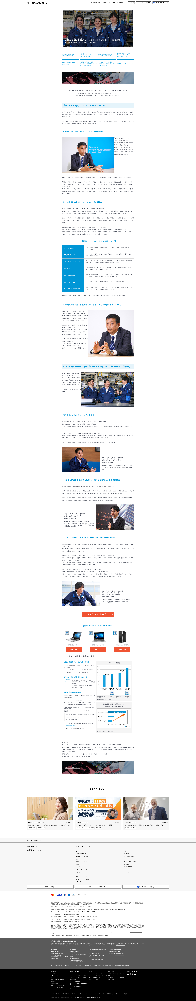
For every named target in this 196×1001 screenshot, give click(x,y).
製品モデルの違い (120, 945)
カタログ (72, 988)
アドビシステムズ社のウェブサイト (83, 935)
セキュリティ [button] (81, 827)
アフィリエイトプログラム (75, 965)
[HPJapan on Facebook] (130, 974)
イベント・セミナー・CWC (57, 985)
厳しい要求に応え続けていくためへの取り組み (105, 54)
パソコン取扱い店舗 (75, 981)
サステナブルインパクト (57, 987)
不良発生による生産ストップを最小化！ (68, 63)
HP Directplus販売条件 (123, 965)
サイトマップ (121, 994)
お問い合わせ (54, 976)
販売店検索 (73, 979)
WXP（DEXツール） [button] (131, 827)
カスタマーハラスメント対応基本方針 (95, 994)
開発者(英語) (111, 979)
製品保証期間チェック (94, 978)
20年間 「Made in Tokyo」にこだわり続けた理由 (86, 55)
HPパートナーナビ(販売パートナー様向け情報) (116, 974)
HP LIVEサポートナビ (114, 951)
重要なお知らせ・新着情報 (57, 979)
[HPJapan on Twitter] (133, 974)
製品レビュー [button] (33, 827)
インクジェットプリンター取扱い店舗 (78, 984)
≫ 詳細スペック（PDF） (70, 725)
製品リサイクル (66, 994)
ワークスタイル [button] (90, 827)
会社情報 (53, 971)
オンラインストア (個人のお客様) (78, 974)
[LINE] (128, 974)
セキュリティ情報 (93, 979)
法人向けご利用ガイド (135, 943)
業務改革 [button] (99, 827)
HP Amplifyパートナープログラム (116, 977)
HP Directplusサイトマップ (90, 965)
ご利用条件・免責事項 (111, 994)
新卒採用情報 (54, 983)
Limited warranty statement (133, 994)
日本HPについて (55, 974)
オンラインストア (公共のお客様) (78, 978)
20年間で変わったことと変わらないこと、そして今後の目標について (123, 55)
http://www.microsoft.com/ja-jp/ (136, 932)
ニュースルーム (55, 978)
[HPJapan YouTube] (135, 974)
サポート (91, 971)
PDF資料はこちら (121, 63)
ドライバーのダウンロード (95, 974)
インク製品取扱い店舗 (75, 986)
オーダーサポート (61, 956)
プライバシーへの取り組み (78, 994)
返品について (64, 965)
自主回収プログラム (56, 994)
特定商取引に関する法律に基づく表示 (107, 965)
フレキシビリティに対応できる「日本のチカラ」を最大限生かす (105, 63)
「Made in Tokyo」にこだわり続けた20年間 (68, 54)
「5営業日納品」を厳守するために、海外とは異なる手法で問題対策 (87, 63)
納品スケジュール (55, 965)
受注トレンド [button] (42, 827)
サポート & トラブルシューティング (98, 976)
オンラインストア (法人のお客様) (78, 976)
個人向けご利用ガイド (123, 943)
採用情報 (53, 981)
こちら (107, 754)
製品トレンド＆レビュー (38, 822)
